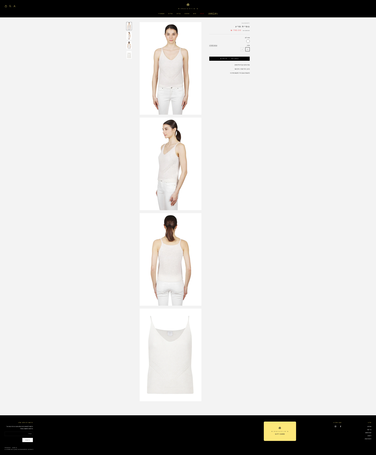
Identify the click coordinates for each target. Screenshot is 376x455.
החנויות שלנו (368, 439)
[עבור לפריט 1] (129, 26)
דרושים (369, 435)
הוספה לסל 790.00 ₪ (229, 58)
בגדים (179, 13)
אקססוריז (161, 13)
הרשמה (27, 440)
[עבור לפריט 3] (129, 45)
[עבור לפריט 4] (129, 55)
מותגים (187, 13)
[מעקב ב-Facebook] (341, 426)
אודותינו (369, 426)
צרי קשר (369, 429)
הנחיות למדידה (213, 45)
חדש (194, 13)
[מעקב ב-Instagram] (335, 426)
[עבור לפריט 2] (129, 36)
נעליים (170, 13)
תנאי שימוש (368, 432)
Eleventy (246, 23)
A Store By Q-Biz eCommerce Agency (19, 449)
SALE (202, 13)
